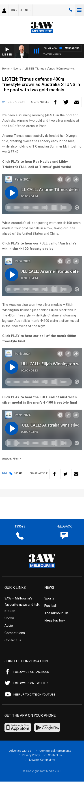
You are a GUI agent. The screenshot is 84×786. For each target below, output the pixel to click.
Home (5, 68)
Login (13, 10)
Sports (17, 68)
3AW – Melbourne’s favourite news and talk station (21, 604)
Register (25, 10)
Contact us (12, 640)
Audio (8, 626)
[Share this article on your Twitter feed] (66, 102)
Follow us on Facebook (31, 671)
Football (50, 606)
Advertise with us (20, 750)
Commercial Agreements (55, 750)
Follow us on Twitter (30, 683)
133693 (70, 10)
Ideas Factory (54, 620)
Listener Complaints (42, 759)
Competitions (14, 633)
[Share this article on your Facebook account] (55, 102)
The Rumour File (56, 613)
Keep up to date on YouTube (34, 694)
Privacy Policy (31, 755)
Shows (9, 618)
